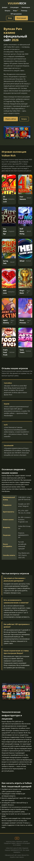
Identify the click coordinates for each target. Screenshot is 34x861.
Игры (15, 11)
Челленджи (25, 7)
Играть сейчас (10, 119)
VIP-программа (16, 14)
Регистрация (21, 18)
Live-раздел (14, 7)
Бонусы (7, 11)
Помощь (24, 11)
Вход (10, 18)
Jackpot (4, 7)
